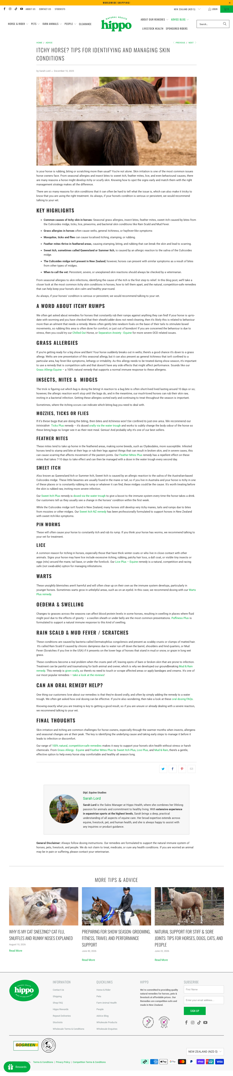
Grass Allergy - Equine (71, 750)
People (100, 1009)
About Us (30, 9)
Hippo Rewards (60, 1009)
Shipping (57, 996)
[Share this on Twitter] (163, 769)
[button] (18, 24)
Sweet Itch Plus (50, 496)
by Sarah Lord (43, 71)
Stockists (60, 9)
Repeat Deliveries (62, 1015)
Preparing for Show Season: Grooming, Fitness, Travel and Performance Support (116, 938)
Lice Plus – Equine (126, 561)
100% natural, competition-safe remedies (77, 745)
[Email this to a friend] (192, 769)
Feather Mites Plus (130, 455)
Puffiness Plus (180, 618)
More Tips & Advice (116, 879)
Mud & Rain (161, 750)
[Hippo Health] (116, 24)
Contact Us (45, 9)
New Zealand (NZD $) (185, 9)
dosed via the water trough (89, 496)
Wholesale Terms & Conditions (68, 1029)
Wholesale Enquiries (106, 1029)
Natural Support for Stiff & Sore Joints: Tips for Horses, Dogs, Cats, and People (189, 938)
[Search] (224, 24)
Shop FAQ (58, 1002)
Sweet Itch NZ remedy (93, 511)
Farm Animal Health (106, 1002)
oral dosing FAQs (182, 699)
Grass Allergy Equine (49, 369)
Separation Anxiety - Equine (115, 332)
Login (215, 9)
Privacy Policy (63, 1062)
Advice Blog (102, 1015)
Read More (15, 950)
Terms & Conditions (43, 1062)
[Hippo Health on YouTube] (21, 9)
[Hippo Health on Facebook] (4, 9)
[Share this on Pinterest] (182, 769)
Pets (98, 996)
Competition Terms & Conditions (89, 1062)
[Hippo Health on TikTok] (15, 9)
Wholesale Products (106, 1022)
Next (191, 43)
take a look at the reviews (88, 675)
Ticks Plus (57, 425)
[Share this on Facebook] (173, 769)
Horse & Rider (103, 989)
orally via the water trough (105, 425)
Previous (180, 43)
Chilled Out (79, 332)
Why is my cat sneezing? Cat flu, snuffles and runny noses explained (41, 934)
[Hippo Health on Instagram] (9, 9)
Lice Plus (142, 750)
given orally (72, 670)
